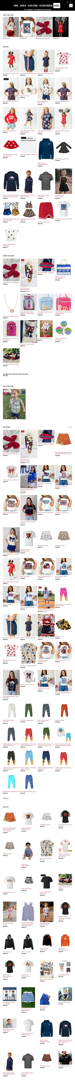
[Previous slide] (4, 61)
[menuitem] (56, 5)
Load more (6, 798)
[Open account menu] (67, 2)
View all (70, 427)
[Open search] (71, 5)
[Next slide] (18, 61)
